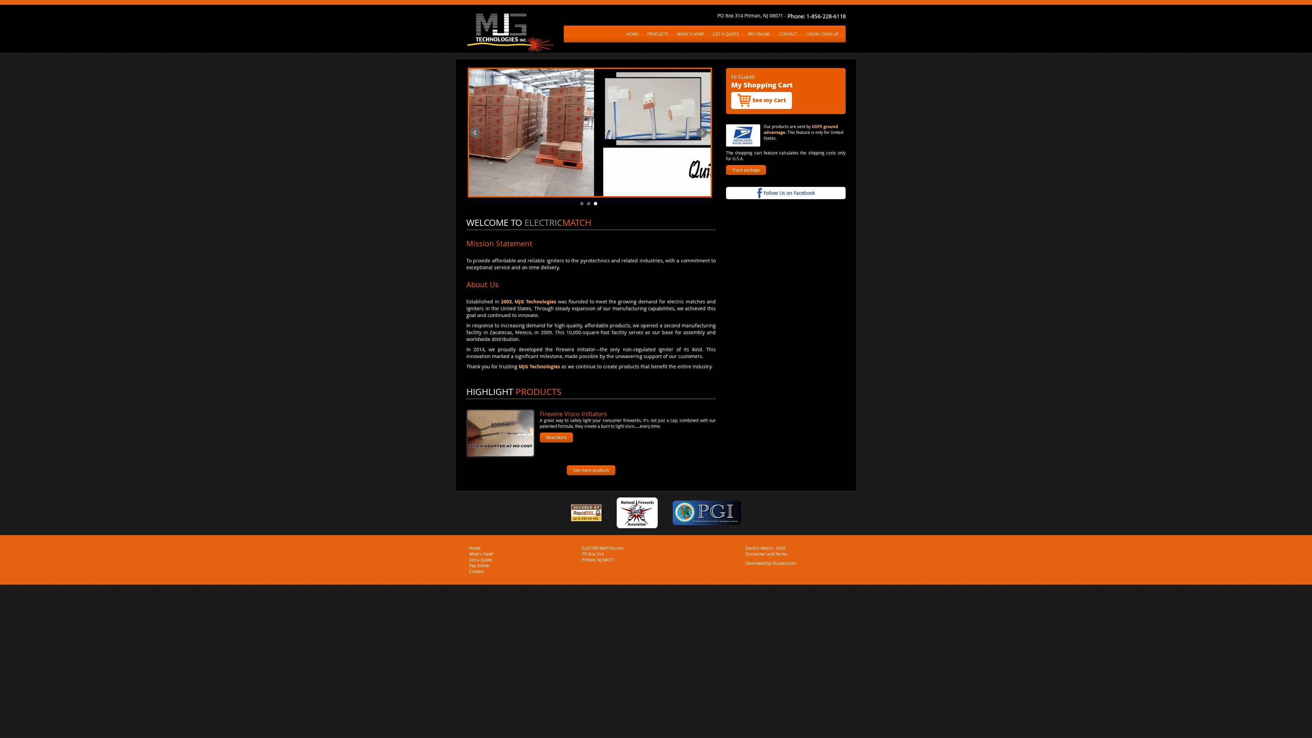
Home (475, 548)
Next (701, 132)
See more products (591, 470)
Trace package (746, 170)
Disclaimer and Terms (766, 554)
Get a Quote (480, 559)
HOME (632, 34)
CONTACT (788, 34)
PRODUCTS (658, 34)
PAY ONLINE (759, 34)
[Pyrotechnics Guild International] (707, 512)
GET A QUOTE (726, 34)
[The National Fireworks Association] (637, 512)
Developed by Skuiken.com (771, 563)
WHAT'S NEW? (690, 34)
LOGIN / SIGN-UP (822, 34)
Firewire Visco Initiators (573, 414)
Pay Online (479, 565)
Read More (556, 437)
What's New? (481, 554)
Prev (475, 132)
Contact (476, 571)
